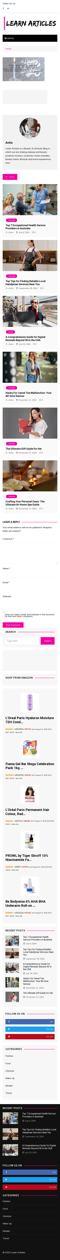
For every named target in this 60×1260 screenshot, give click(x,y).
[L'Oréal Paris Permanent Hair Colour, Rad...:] (30, 794)
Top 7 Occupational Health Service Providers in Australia (25, 227)
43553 (17, 867)
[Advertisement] (25, 97)
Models (9, 1085)
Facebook (3, 8)
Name (6, 568)
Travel (10, 332)
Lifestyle (11, 220)
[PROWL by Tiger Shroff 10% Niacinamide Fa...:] (30, 840)
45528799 (19, 775)
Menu (10, 38)
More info (18, 732)
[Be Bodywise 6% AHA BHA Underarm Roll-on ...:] (30, 886)
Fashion (9, 1055)
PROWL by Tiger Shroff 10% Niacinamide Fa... (26, 858)
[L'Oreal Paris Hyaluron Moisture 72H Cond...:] (30, 702)
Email (6, 582)
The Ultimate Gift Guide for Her (24, 448)
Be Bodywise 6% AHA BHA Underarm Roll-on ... (25, 904)
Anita (11, 232)
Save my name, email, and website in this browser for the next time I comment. (29, 615)
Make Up (10, 1078)
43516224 (19, 913)
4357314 (18, 821)
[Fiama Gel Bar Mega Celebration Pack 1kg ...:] (30, 748)
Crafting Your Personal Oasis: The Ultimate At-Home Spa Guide (25, 503)
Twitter (8, 8)
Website (7, 596)
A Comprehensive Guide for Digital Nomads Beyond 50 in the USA (25, 338)
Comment (8, 538)
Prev (12, 177)
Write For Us (9, 3)
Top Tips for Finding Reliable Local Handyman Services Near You (25, 283)
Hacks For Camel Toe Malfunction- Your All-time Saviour (35, 981)
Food (7, 1063)
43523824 (19, 729)
